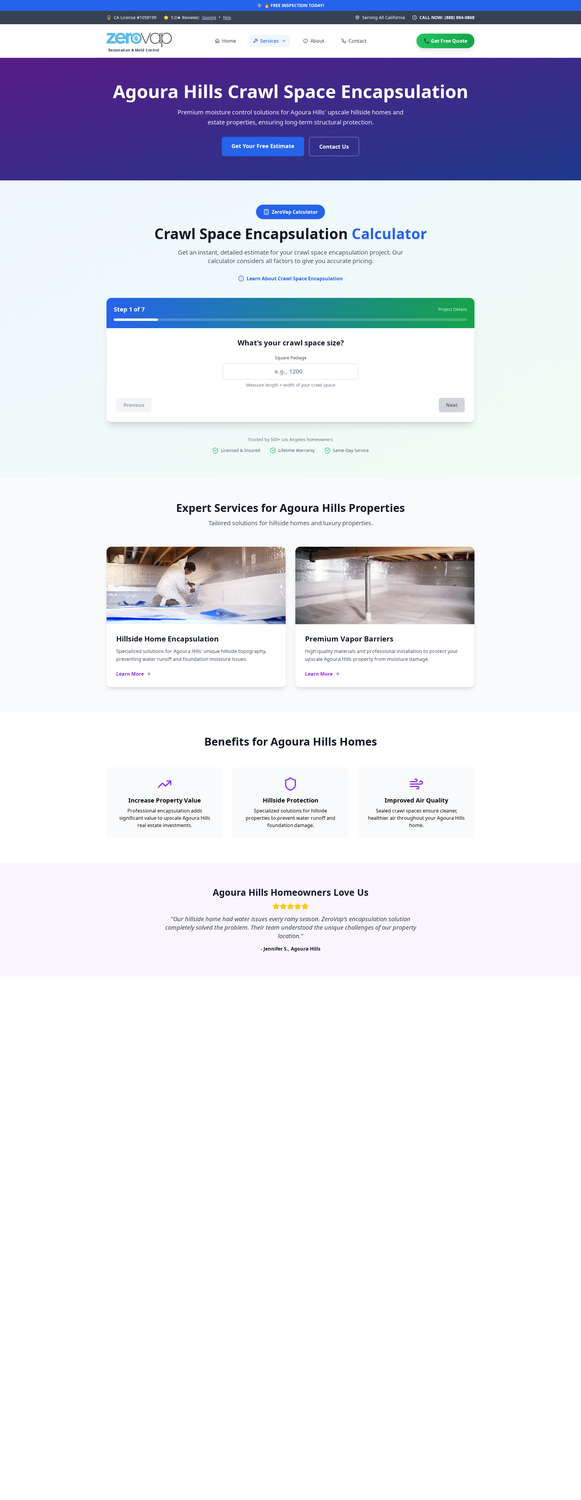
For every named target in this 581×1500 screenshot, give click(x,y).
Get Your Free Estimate (262, 146)
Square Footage (291, 358)
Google (209, 17)
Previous (133, 405)
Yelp (227, 17)
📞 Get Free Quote (445, 41)
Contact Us (334, 146)
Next (452, 405)
